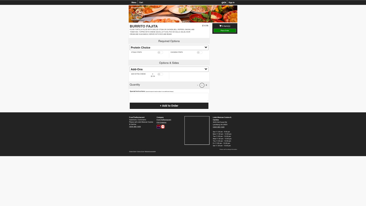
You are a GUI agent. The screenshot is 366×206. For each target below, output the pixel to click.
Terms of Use (140, 151)
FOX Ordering (161, 122)
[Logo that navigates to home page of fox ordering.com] (162, 127)
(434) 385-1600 (135, 127)
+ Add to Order (169, 105)
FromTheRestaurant (164, 120)
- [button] (197, 85)
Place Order (225, 30)
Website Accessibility (150, 151)
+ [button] (206, 85)
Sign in (231, 2)
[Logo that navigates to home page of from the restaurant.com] (158, 127)
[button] (162, 52)
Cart (141, 2)
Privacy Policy (132, 151)
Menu (134, 2)
